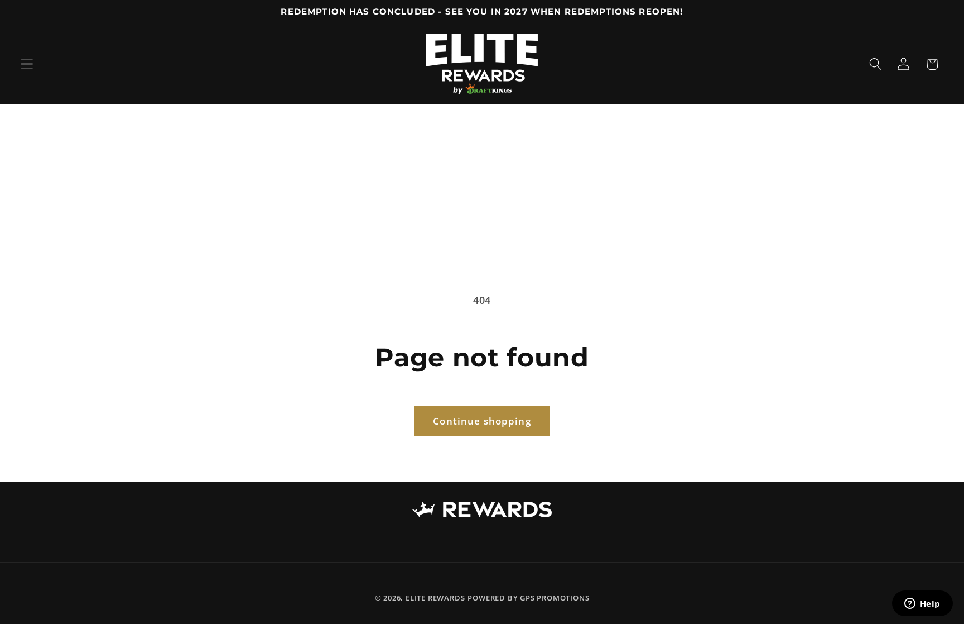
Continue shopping (482, 421)
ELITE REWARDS (435, 598)
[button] (27, 64)
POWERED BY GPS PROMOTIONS (528, 598)
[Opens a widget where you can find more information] (922, 604)
